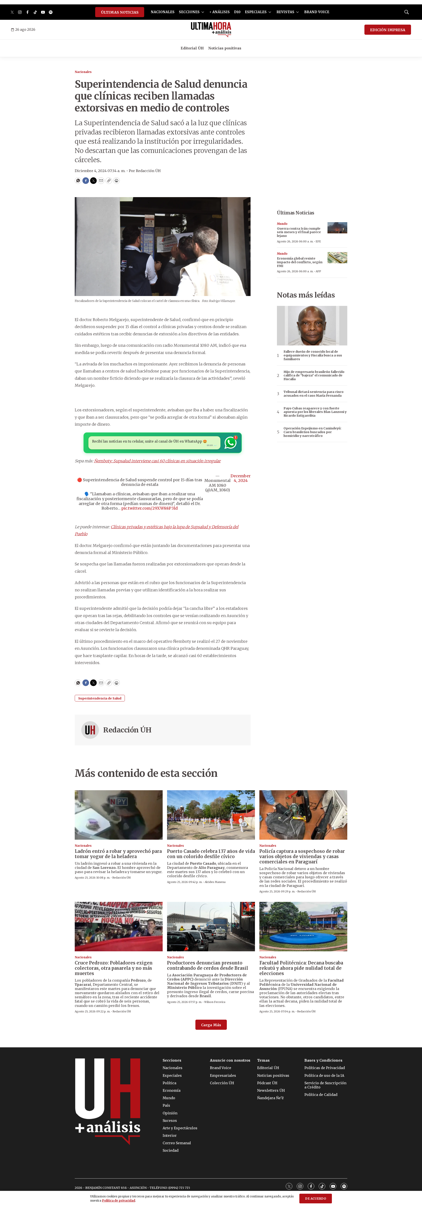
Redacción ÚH (127, 730)
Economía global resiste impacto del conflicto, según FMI (299, 262)
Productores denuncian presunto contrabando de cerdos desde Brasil (207, 965)
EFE (318, 241)
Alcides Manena (215, 882)
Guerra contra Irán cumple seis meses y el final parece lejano (299, 232)
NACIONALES (163, 12)
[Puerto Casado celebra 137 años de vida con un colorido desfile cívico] (211, 815)
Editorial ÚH (192, 48)
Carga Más (211, 1025)
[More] (203, 12)
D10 (237, 12)
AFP (318, 271)
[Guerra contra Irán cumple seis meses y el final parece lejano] (337, 227)
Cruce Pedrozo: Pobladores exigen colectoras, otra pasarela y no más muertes (114, 968)
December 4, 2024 (241, 478)
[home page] (211, 29)
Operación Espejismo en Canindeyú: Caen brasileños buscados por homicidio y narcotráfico (312, 432)
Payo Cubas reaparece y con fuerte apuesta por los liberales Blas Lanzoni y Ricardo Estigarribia (315, 412)
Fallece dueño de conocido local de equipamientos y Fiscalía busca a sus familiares (313, 355)
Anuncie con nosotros (230, 1060)
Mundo (282, 224)
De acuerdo (315, 1199)
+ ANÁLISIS (219, 12)
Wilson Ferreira (214, 1002)
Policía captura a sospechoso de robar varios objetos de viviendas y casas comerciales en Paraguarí (302, 856)
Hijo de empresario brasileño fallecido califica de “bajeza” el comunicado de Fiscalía (314, 375)
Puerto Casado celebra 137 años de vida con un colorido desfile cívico (211, 853)
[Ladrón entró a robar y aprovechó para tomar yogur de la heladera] (119, 815)
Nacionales (83, 72)
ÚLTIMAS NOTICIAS (119, 12)
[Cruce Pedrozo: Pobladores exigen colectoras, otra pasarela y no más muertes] (119, 926)
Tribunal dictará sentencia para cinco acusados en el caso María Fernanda (314, 394)
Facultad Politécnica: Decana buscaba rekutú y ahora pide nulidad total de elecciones (301, 968)
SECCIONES (189, 12)
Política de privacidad (118, 1200)
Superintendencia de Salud (99, 698)
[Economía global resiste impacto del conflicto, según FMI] (337, 257)
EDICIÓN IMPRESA (387, 30)
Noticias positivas (224, 48)
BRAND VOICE (316, 12)
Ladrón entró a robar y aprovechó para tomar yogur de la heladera (118, 853)
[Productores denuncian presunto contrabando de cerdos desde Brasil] (211, 926)
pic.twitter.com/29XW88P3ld (149, 508)
